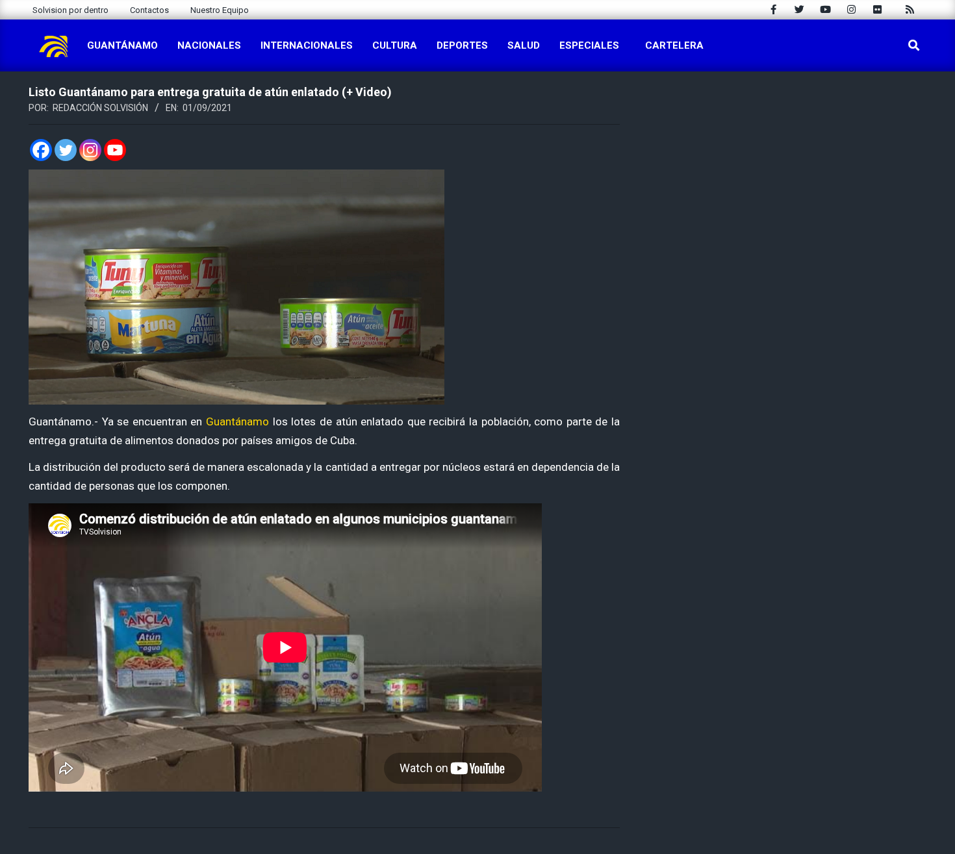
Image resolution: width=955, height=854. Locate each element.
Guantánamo (237, 421)
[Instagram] (90, 150)
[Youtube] (115, 150)
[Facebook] (41, 150)
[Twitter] (66, 150)
